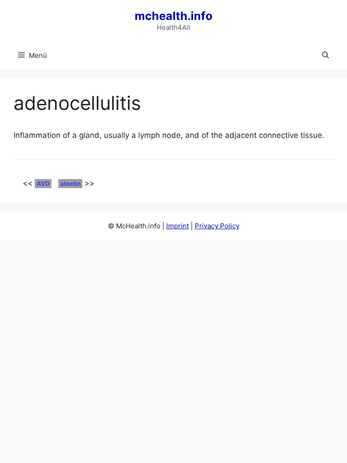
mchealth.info (173, 16)
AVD (43, 183)
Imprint (177, 226)
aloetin (70, 183)
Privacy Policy (217, 226)
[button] (325, 55)
